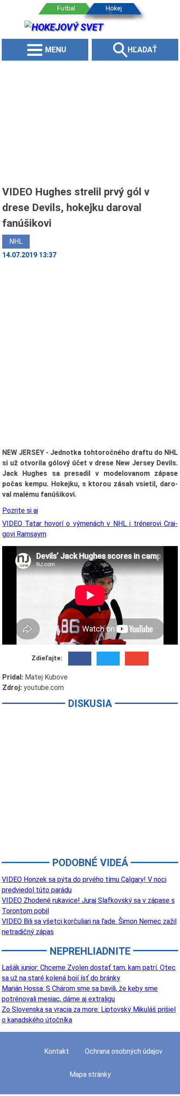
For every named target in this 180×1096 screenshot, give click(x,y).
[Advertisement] (90, 122)
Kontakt (56, 1051)
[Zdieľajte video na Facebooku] (79, 659)
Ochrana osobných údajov (124, 1051)
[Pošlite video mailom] (136, 659)
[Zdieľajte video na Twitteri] (108, 659)
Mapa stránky (90, 1074)
